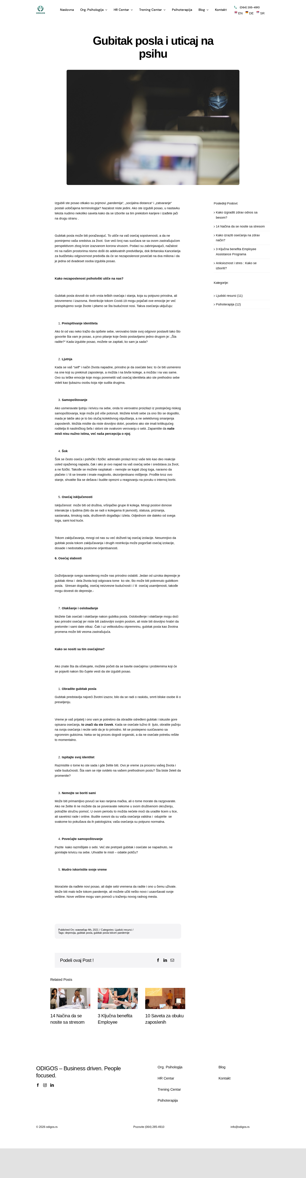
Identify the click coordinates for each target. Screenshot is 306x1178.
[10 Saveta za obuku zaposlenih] (165, 998)
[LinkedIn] (165, 960)
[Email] (172, 960)
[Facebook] (158, 960)
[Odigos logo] (40, 7)
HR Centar (166, 1078)
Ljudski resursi (123, 929)
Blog (222, 1067)
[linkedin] (52, 1085)
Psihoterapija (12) (228, 304)
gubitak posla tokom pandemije (111, 932)
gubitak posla (84, 932)
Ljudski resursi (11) (229, 295)
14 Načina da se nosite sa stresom (240, 226)
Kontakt (225, 1078)
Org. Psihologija (170, 1067)
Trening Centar (169, 1089)
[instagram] (45, 1085)
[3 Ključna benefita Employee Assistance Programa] (118, 998)
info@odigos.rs (240, 1126)
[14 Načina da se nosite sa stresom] (70, 998)
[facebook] (38, 1085)
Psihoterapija (168, 1100)
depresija (70, 932)
